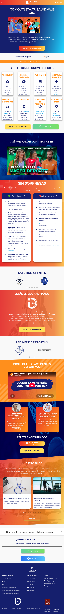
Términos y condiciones (56, 610)
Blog (3, 581)
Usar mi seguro (6, 578)
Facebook (32, 578)
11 (44, 434)
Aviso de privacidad (47, 610)
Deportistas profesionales (46, 224)
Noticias (4, 584)
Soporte (48, 586)
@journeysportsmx (50, 583)
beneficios (26, 111)
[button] (32, 531)
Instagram (32, 581)
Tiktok (31, 584)
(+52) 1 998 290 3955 (51, 578)
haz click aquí (55, 245)
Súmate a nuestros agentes (10, 593)
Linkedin (31, 590)
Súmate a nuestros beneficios (11, 590)
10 (42, 434)
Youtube (31, 587)
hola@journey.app (51, 581)
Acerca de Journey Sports (9, 587)
